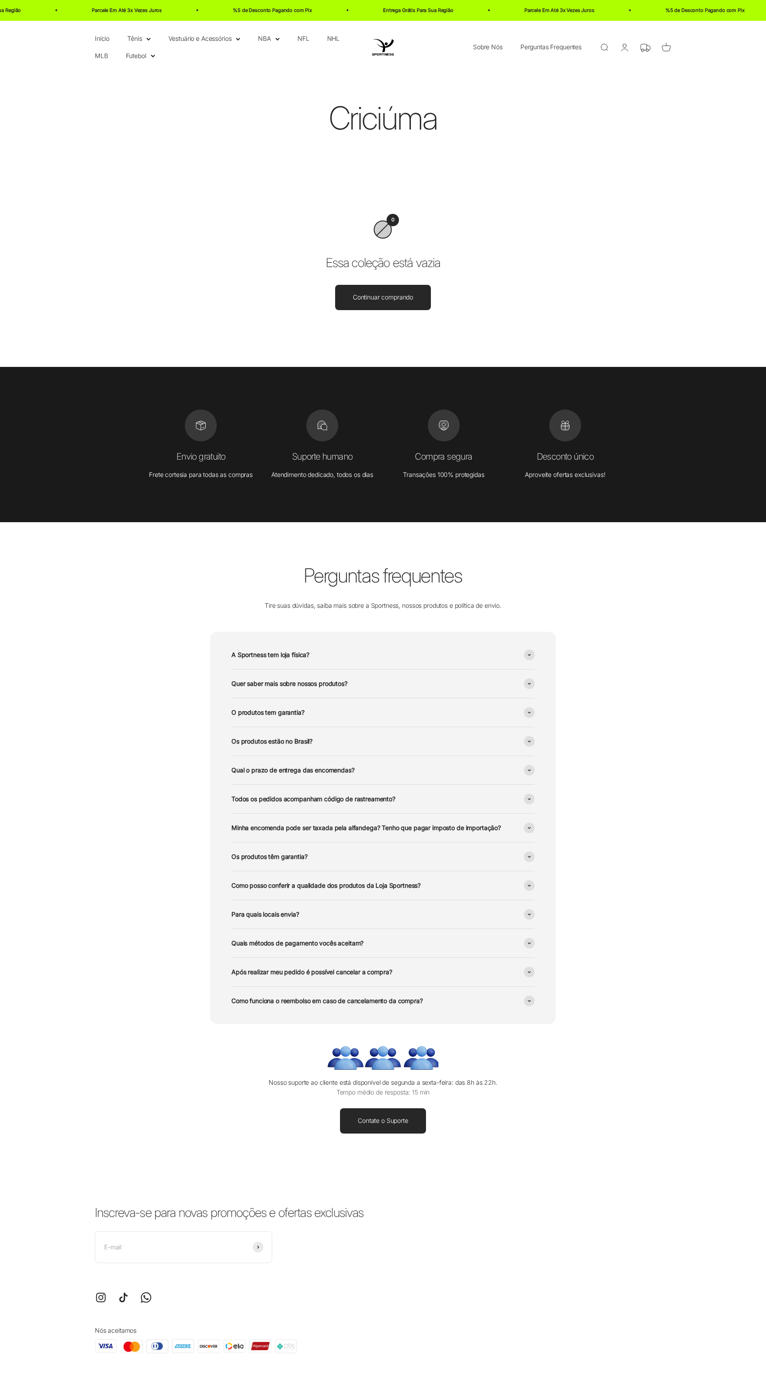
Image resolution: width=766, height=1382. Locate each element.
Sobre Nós (488, 47)
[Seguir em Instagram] (101, 1297)
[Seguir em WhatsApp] (146, 1297)
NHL (333, 38)
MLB (101, 55)
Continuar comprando (383, 297)
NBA (264, 38)
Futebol (136, 55)
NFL (303, 38)
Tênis (134, 38)
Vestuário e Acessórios (199, 38)
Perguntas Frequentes (551, 47)
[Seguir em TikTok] (123, 1297)
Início (102, 38)
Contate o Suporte (383, 1120)
